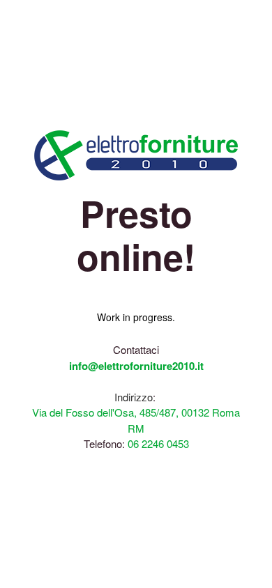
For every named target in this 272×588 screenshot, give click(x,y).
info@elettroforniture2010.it (136, 365)
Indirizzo (133, 396)
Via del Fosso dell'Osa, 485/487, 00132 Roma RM (136, 420)
